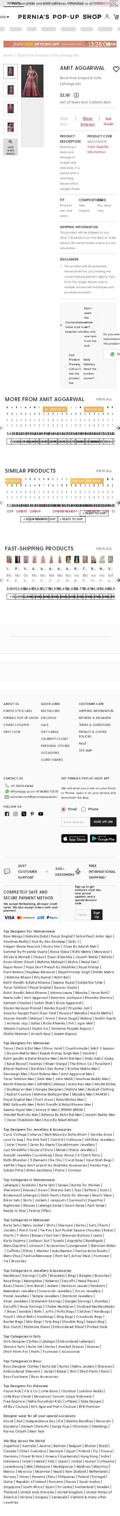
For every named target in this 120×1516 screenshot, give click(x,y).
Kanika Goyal (55, 1008)
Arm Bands (35, 1286)
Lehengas (10, 1185)
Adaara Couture (16, 1028)
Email (72, 809)
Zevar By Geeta (42, 1144)
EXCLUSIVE (48, 717)
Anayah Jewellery (17, 1155)
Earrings (29, 1275)
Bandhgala (94, 1240)
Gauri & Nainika (59, 957)
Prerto (60, 1170)
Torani (50, 1018)
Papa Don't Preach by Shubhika (51, 967)
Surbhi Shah (43, 1003)
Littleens (71, 1401)
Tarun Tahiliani (15, 987)
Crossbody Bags (89, 1316)
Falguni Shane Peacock (21, 946)
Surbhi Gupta (105, 1018)
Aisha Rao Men (79, 1084)
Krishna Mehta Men (83, 1068)
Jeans (97, 1235)
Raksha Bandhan (79, 1421)
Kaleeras (52, 1281)
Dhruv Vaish (53, 1048)
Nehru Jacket (33, 1225)
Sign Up (96, 914)
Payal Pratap (89, 967)
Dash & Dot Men (28, 1048)
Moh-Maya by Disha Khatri (66, 1134)
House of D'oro (41, 1150)
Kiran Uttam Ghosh (18, 962)
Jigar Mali (85, 1023)
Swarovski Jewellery (55, 1291)
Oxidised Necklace (91, 1306)
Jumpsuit (36, 1245)
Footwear (102, 1256)
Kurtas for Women (85, 1185)
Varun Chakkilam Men (24, 1120)
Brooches (18, 1261)
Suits (92, 1225)
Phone (93, 809)
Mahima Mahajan (51, 962)
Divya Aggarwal (69, 1003)
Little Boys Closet (17, 1396)
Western (42, 1251)
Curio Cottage (15, 1134)
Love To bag (13, 1139)
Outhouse (73, 1139)
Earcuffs (68, 1281)
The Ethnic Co (81, 1063)
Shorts (8, 1235)
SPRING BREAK (72, 1109)
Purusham (102, 1063)
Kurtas (81, 1225)
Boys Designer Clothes (21, 1366)
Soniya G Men (47, 1109)
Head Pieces (87, 1281)
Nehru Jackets (83, 1366)
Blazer (61, 1371)
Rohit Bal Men (71, 1058)
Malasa (86, 1018)
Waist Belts (25, 1316)
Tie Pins (46, 1230)
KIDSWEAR (75, 3)
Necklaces (11, 1275)
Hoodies (94, 1230)
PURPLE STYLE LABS (17, 710)
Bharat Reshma (15, 1068)
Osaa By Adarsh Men (79, 946)
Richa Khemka (54, 1023)
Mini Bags (34, 1321)
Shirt (73, 1371)
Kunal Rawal (16, 1063)
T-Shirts (23, 1235)
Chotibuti (68, 1391)
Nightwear (11, 1205)
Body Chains (13, 1286)
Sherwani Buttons (76, 1235)
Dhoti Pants (50, 1195)
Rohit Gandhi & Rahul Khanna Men (64, 1104)
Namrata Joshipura (66, 997)
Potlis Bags (65, 1311)
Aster (11, 1144)
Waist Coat (28, 1230)
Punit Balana (13, 972)
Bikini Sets (11, 1200)
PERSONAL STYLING (55, 745)
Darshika (38, 1068)
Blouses (29, 1205)
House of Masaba (73, 1013)
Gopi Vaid (48, 1013)
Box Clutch (12, 1327)
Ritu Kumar (42, 977)
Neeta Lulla (12, 997)
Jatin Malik (64, 1079)
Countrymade (76, 1048)
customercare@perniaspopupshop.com (35, 796)
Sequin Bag (95, 1321)
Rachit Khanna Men (18, 1084)
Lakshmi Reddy (91, 1391)
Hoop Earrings (31, 1306)
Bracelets (57, 1275)
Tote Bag (52, 1321)
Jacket (48, 1371)
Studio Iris (40, 1028)
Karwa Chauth (15, 1431)
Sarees (63, 1185)
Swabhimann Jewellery (76, 1144)
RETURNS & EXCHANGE (95, 717)
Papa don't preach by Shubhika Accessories (52, 1165)
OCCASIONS (50, 752)
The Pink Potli (36, 1139)
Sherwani (65, 1225)
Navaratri (104, 1421)
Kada (110, 1306)
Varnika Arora (101, 1134)
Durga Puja (60, 1426)
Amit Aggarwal (82, 68)
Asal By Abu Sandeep (49, 941)
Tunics (104, 1190)
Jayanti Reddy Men (99, 1114)
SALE (44, 724)
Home (8, 55)
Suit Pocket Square (70, 1230)
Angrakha (74, 1240)
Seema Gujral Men (17, 1109)
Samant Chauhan (17, 1003)
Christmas (81, 1426)
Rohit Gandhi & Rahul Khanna (26, 982)
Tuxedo (58, 1240)
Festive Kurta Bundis (91, 1251)
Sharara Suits (14, 1346)
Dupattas (95, 1200)
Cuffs (43, 1275)
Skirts (27, 1200)
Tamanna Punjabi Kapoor (71, 1028)
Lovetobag (43, 1155)
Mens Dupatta (14, 1245)
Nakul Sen (89, 962)
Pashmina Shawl (37, 1327)
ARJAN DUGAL (105, 1084)
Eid (60, 1421)
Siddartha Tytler (90, 982)
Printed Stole (97, 1327)
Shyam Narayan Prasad (22, 1008)
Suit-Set (52, 1235)
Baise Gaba (59, 951)
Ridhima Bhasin (19, 977)
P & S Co (31, 1391)
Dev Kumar (56, 1068)
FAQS (83, 743)
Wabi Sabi (92, 1058)
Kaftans (90, 1190)
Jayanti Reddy (86, 957)
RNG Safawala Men (18, 1104)
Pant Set (61, 1256)
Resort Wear (102, 1195)
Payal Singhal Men (17, 1099)
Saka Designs (91, 1401)
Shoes (11, 1311)
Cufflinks (14, 1251)
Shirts (50, 1225)
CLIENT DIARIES (52, 759)
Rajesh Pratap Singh (74, 972)
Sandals (25, 1311)
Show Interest (88, 121)
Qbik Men (44, 1079)
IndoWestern (62, 1251)
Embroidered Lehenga (75, 1341)
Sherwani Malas (103, 1245)
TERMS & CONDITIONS (95, 724)
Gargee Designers (49, 1089)
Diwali (8, 1421)
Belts (38, 1311)
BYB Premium (89, 1406)
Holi (20, 1421)
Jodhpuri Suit (39, 1240)
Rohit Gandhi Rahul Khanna (25, 992)
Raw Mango (13, 936)
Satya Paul (84, 936)
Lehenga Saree (49, 1205)
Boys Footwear (15, 1376)
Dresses (29, 1190)
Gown (43, 1190)
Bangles (85, 1275)
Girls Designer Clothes (20, 1341)
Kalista (106, 957)
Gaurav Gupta (65, 987)
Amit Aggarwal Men (76, 1074)
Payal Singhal (40, 987)
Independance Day (40, 1421)
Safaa (35, 1023)
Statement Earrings (46, 1301)
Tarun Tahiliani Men (18, 1079)
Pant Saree (96, 1205)
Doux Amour (65, 1155)
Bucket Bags (13, 1321)
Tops (78, 1190)
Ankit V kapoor (103, 1048)
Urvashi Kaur (41, 1034)
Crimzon (74, 1170)
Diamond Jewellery (77, 1296)
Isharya (36, 1134)
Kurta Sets (47, 1185)
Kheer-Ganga (56, 1063)
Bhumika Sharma (98, 997)
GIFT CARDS (50, 731)
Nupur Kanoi (13, 967)
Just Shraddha (15, 1150)
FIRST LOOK (11, 731)
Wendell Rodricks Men (20, 1114)
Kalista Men (75, 1089)
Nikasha (81, 992)
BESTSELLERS (50, 710)
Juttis (49, 1311)
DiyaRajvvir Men (19, 1089)
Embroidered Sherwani (21, 1371)
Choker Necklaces (59, 1306)
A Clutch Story (88, 1155)
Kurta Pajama (14, 1240)
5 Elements (38, 1160)
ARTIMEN (43, 1084)
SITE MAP (85, 750)
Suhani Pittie (13, 1170)
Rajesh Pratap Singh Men (59, 1053)
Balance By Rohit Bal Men (61, 1114)
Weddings (99, 1426)
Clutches (84, 1311)
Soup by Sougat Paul (20, 1013)
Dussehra (10, 1426)
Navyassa (42, 1396)
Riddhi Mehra (103, 972)
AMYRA (9, 1165)
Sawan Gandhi (15, 1018)
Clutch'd (56, 1139)
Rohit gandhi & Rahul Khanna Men (30, 1058)
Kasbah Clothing (101, 1089)
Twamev (35, 1063)
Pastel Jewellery (16, 1296)
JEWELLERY (51, 3)
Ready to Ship (14, 1210)
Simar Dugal (67, 1018)
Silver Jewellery (15, 1301)
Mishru (73, 962)
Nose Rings (12, 1281)
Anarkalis (29, 1185)
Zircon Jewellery (88, 1291)
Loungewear (77, 1245)
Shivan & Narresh (16, 957)
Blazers (37, 1235)
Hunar (22, 1144)
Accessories (55, 1245)
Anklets (53, 1286)
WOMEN (13, 3)
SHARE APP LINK (103, 821)
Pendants (98, 1286)
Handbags (102, 1311)
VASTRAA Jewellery (99, 1139)
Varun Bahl (99, 992)
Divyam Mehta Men (22, 1053)
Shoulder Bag (72, 1321)
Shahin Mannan (15, 1034)
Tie (5, 1261)
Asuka (109, 1058)
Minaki (61, 1150)
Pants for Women (75, 1195)
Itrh (71, 1023)
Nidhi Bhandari (15, 1160)
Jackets (41, 1200)
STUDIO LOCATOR (16, 724)
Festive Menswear (38, 1256)
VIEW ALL (104, 399)
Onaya (38, 957)
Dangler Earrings (78, 1301)
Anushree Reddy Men (92, 1079)
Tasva (8, 1048)
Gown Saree (74, 1205)
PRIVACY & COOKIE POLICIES (93, 734)
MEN (31, 3)
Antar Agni (104, 936)
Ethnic (28, 1251)
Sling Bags (65, 1316)
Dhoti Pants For (15, 1351)
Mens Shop (12, 1256)
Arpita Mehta (100, 1013)
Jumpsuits (58, 1200)
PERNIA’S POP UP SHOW (20, 717)
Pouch (8, 1316)
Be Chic (56, 1160)
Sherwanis (11, 1190)
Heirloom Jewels (74, 1286)
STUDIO (97, 3)
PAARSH (101, 1094)
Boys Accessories (44, 1376)
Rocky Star (52, 946)
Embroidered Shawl (68, 1327)
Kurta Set (35, 1346)
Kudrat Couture (19, 1094)
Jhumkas (101, 1301)
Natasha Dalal (37, 936)
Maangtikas (33, 1281)
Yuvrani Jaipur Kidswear (72, 1396)
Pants (103, 1225)
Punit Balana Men (44, 1074)
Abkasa (59, 1084)
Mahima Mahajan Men (51, 1094)
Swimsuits (77, 1200)
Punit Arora (44, 1099)
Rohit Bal (61, 977)
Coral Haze (74, 1160)
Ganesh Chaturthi (35, 1426)
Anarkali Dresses (71, 1346)
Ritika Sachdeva (39, 1170)
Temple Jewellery (45, 1296)
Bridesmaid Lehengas (20, 1195)
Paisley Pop (99, 1165)
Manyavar (102, 951)
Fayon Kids (12, 1391)
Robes (108, 1230)
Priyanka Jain (79, 1008)
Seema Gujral (64, 982)
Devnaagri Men (15, 1074)
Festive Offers (40, 1210)
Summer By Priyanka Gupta (25, 951)
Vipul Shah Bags (99, 1160)
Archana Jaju (17, 1023)
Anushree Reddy (16, 941)
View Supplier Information (98, 149)
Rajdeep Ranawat (41, 972)
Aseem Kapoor (65, 1034)
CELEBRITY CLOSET (54, 738)
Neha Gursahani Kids (45, 1401)
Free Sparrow (14, 1401)
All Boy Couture (15, 1406)
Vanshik (88, 1053)
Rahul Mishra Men (70, 1099)
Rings (72, 1275)
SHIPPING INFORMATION (96, 710)
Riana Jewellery (82, 1150)
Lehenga (48, 1341)
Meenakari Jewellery (19, 1291)
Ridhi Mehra (81, 951)
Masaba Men (82, 1094)
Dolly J (73, 941)
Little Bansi (49, 1391)
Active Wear (81, 1256)
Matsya (36, 1018)
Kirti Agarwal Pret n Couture (53, 1406)
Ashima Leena (61, 992)
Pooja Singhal (62, 936)
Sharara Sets (61, 1190)
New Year (37, 1431)
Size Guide (108, 121)
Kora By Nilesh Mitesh (61, 1120)
